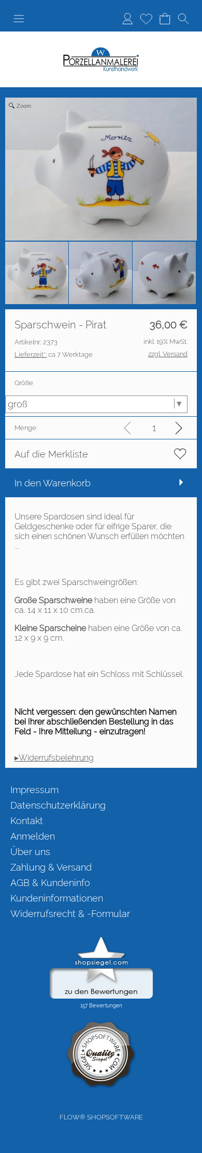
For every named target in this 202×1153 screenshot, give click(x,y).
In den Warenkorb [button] (53, 483)
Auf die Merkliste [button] (51, 454)
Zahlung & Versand (51, 867)
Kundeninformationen (56, 898)
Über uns (30, 851)
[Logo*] (101, 51)
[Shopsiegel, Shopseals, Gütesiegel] (101, 939)
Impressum (34, 789)
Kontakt (26, 820)
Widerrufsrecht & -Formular (70, 913)
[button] (18, 18)
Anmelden (127, 18)
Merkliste (146, 18)
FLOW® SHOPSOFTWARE (101, 1117)
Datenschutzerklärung (58, 805)
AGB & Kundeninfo (50, 882)
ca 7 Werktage (54, 354)
